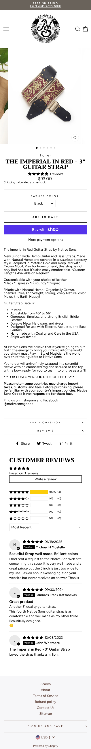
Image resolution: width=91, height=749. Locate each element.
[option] (45, 5)
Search (45, 684)
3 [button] (44, 148)
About (45, 690)
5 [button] (51, 148)
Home (44, 155)
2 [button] (41, 148)
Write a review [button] (46, 479)
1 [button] (37, 148)
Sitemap (45, 713)
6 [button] (55, 148)
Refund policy (45, 702)
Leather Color (44, 196)
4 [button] (48, 148)
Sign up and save (45, 726)
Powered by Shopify (45, 745)
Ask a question (45, 422)
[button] (38, 174)
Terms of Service (45, 696)
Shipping (9, 182)
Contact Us (45, 707)
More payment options (45, 239)
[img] (33, 542)
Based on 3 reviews (23, 473)
